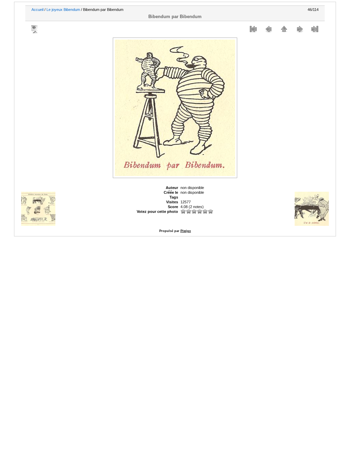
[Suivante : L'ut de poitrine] (299, 29)
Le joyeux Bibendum (63, 10)
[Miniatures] (284, 29)
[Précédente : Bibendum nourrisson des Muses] (268, 29)
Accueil (37, 10)
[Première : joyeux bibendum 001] (253, 29)
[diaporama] (35, 29)
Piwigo (185, 231)
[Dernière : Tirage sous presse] (315, 29)
